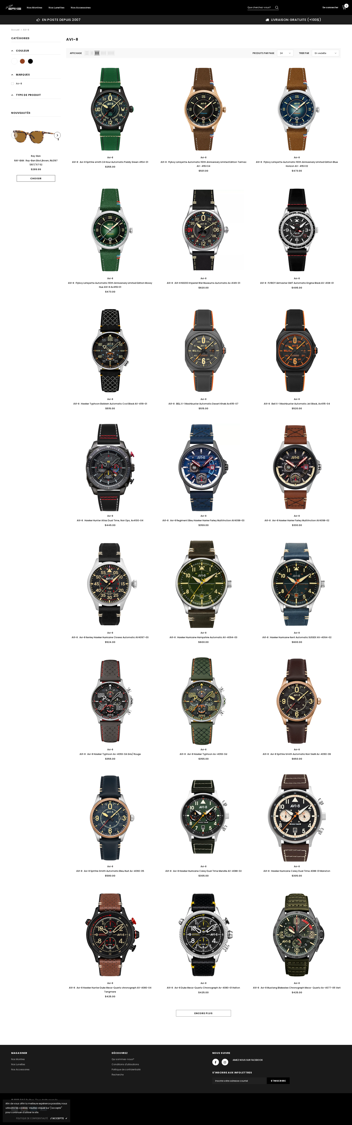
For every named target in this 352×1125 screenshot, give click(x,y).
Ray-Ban (36, 156)
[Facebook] (215, 1062)
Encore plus (203, 1013)
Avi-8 (19, 83)
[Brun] (22, 61)
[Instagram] (225, 1062)
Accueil (15, 29)
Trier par (304, 53)
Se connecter (330, 7)
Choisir (36, 178)
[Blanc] (14, 61)
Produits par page (263, 53)
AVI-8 (26, 29)
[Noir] (30, 61)
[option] (58, 20)
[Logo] (13, 7)
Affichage (76, 53)
